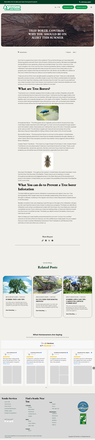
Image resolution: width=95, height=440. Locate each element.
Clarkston (54, 413)
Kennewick (55, 415)
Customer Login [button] (68, 7)
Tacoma (54, 422)
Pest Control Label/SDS (10, 435)
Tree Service (8, 404)
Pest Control (8, 406)
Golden (30, 416)
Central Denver (32, 414)
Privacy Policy (8, 437)
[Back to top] (92, 437)
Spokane (54, 420)
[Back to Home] (12, 7)
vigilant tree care (63, 193)
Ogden (54, 404)
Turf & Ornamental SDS (21, 435)
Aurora (30, 407)
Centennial (31, 411)
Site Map (39, 435)
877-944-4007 (86, 2)
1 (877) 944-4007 (8, 419)
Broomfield (31, 409)
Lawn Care (7, 401)
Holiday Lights (8, 410)
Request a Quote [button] (81, 7)
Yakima (54, 424)
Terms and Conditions (32, 435)
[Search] (59, 7)
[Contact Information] (55, 7)
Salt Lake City (55, 408)
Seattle (54, 418)
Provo (53, 406)
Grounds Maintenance (10, 408)
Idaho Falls (31, 425)
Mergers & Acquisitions (10, 413)
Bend (29, 430)
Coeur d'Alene (31, 423)
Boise (29, 421)
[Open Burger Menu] (91, 7)
